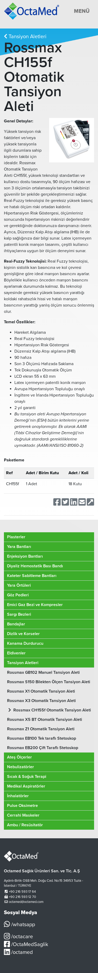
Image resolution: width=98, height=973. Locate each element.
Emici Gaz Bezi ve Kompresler (35, 604)
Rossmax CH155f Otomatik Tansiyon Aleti (51, 710)
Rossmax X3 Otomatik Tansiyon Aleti (41, 700)
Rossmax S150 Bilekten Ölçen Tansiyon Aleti (48, 682)
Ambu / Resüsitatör (25, 825)
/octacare (21, 937)
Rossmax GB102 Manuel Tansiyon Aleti (43, 672)
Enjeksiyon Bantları (25, 556)
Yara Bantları (19, 546)
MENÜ (82, 11)
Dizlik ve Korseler (23, 633)
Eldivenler (16, 653)
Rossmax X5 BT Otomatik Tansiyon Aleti (44, 719)
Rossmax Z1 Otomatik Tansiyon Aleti (40, 729)
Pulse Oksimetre (22, 805)
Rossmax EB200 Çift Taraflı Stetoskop (42, 747)
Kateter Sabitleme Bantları (31, 575)
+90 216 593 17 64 (22, 892)
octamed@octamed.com (26, 902)
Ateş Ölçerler (19, 757)
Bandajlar (16, 624)
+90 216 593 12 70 (22, 897)
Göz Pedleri (18, 595)
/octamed (21, 952)
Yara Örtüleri (19, 585)
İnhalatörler (18, 796)
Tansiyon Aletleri (27, 36)
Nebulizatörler (20, 767)
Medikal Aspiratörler (26, 786)
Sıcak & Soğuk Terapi (26, 776)
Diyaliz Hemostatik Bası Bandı (35, 566)
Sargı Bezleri (19, 614)
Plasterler (16, 537)
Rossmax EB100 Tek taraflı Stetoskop (41, 738)
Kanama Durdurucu (25, 643)
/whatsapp (22, 924)
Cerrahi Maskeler (23, 815)
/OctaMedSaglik (29, 944)
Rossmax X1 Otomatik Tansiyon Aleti (41, 691)
